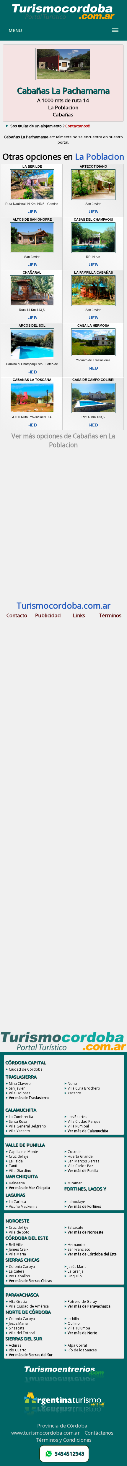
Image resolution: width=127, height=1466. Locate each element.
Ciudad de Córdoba (26, 1069)
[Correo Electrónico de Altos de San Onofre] (32, 267)
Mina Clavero (20, 1083)
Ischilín (73, 1318)
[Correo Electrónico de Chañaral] (32, 320)
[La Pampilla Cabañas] (93, 306)
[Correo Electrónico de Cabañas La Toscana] (32, 427)
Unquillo (75, 1276)
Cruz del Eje (18, 1156)
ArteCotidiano (93, 166)
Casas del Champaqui (93, 219)
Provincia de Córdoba (62, 1425)
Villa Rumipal (78, 1126)
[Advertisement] (63, 527)
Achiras (15, 1345)
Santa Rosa (18, 1121)
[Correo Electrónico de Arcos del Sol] (32, 374)
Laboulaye (76, 1201)
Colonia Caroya (22, 1266)
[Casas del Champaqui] (93, 253)
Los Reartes (77, 1116)
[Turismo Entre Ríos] (64, 1390)
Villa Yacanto (19, 1130)
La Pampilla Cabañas (93, 272)
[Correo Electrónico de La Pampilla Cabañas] (93, 320)
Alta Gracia (18, 1301)
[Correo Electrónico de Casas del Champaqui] (93, 267)
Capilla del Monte (23, 1151)
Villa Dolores (19, 1093)
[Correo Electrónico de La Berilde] (32, 214)
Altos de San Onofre (32, 219)
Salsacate (75, 1227)
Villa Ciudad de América (29, 1306)
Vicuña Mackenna (23, 1206)
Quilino (74, 1323)
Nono (72, 1083)
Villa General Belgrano (27, 1126)
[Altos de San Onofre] (32, 253)
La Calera (17, 1271)
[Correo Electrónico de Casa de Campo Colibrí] (93, 427)
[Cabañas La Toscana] (32, 413)
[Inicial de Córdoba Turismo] (63, 19)
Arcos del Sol (32, 325)
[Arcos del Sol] (32, 360)
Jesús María (77, 1266)
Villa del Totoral (22, 1332)
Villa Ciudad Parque (84, 1121)
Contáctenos (99, 1432)
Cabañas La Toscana (32, 379)
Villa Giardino (20, 1170)
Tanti (13, 1165)
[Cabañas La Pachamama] (63, 81)
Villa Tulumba (79, 1328)
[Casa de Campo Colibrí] (93, 413)
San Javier (17, 1088)
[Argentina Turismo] (64, 1420)
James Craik (18, 1249)
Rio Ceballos (19, 1276)
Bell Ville (16, 1244)
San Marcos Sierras (83, 1161)
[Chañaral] (32, 306)
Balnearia (17, 1183)
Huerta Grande (80, 1156)
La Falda (16, 1161)
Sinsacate (17, 1328)
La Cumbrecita (21, 1116)
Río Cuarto (18, 1350)
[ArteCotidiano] (93, 200)
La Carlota (17, 1201)
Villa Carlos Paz (80, 1165)
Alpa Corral (77, 1345)
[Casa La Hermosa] (93, 356)
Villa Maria (17, 1254)
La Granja (76, 1271)
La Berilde (32, 166)
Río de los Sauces (82, 1350)
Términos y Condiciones (64, 1439)
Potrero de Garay (82, 1301)
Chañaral (32, 272)
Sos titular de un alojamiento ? (50, 126)
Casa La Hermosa (93, 325)
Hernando (76, 1244)
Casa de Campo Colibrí (93, 379)
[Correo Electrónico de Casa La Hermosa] (93, 370)
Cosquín (75, 1151)
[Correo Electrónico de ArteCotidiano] (93, 214)
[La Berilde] (32, 200)
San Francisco (79, 1249)
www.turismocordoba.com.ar (45, 1432)
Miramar (75, 1183)
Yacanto (74, 1093)
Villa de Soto (19, 1232)
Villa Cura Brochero (84, 1088)
